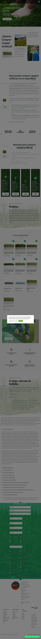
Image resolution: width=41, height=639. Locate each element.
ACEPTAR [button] (20, 320)
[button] (32, 637)
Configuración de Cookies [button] (13, 320)
